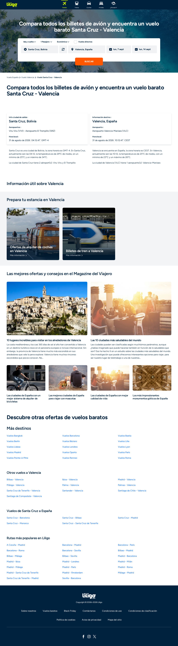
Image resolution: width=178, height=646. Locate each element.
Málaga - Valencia (15, 485)
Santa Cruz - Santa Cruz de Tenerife (80, 523)
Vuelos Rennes (69, 458)
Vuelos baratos (50, 611)
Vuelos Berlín (13, 441)
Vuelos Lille (123, 441)
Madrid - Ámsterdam (72, 572)
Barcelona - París (126, 545)
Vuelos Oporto (69, 452)
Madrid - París (69, 567)
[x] (94, 636)
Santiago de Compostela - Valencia (24, 496)
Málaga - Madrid (126, 572)
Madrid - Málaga (15, 567)
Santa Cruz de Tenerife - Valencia (23, 490)
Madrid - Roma (125, 567)
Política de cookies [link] (66, 619)
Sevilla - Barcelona (71, 578)
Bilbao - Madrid (125, 550)
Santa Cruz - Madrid (128, 517)
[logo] (12, 4)
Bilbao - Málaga (14, 556)
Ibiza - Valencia (69, 479)
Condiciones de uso (112, 611)
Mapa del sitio (115, 619)
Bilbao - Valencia (15, 479)
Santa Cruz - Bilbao (71, 517)
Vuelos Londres (69, 446)
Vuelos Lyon (124, 446)
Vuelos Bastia (124, 435)
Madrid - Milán (125, 561)
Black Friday (70, 611)
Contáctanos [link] (89, 611)
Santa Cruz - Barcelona (18, 517)
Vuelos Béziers (69, 441)
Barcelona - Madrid (71, 545)
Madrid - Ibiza (13, 561)
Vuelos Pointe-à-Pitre (17, 458)
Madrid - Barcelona (127, 556)
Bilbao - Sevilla (69, 556)
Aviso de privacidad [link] (91, 619)
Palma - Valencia (70, 485)
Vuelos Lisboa (13, 446)
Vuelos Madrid (14, 452)
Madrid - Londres (70, 561)
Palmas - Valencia (126, 485)
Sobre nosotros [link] (28, 611)
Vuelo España (12, 77)
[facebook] (83, 636)
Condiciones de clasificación (142, 611)
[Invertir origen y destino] (63, 49)
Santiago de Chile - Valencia (132, 490)
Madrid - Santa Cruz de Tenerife (22, 572)
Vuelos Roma (124, 458)
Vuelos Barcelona (71, 435)
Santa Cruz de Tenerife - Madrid (22, 578)
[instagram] (89, 636)
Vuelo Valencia (27, 77)
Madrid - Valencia (126, 479)
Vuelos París (124, 452)
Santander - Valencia (72, 490)
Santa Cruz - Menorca (18, 523)
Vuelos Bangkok (15, 435)
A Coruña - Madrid (16, 545)
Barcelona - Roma (15, 550)
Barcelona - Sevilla (71, 550)
